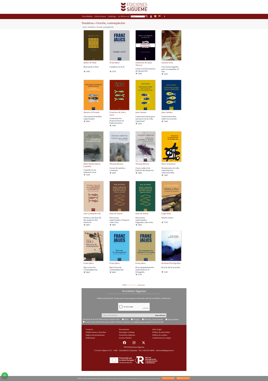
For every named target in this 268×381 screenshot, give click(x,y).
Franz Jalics (115, 62)
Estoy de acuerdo (169, 378)
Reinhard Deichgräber (171, 263)
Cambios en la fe (117, 66)
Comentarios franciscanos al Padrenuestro (117, 120)
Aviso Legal (156, 329)
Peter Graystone (168, 164)
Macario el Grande (91, 112)
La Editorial (123, 16)
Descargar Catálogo (127, 332)
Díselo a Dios (167, 217)
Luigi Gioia (166, 213)
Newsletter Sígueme (127, 335)
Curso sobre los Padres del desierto (144, 169)
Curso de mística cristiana (117, 169)
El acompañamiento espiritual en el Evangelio (144, 269)
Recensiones (124, 329)
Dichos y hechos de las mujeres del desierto (92, 220)
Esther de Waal (90, 62)
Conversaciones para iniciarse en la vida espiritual (145, 118)
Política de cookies (159, 335)
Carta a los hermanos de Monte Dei (145, 69)
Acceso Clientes (125, 338)
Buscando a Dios (91, 66)
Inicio (85, 27)
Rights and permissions (95, 335)
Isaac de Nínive (116, 213)
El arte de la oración (170, 267)
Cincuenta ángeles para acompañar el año (170, 69)
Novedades (87, 16)
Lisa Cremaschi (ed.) (92, 213)
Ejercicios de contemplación (91, 268)
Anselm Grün (167, 62)
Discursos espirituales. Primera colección (119, 220)
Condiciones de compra (161, 338)
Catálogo (112, 16)
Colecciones (100, 16)
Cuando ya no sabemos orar (90, 171)
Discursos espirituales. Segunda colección (144, 220)
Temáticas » (92, 27)
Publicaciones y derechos (96, 332)
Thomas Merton (116, 164)
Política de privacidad (161, 332)
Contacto (89, 329)
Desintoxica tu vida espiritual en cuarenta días (170, 170)
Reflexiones (90, 338)
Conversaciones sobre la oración (169, 117)
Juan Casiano (140, 112)
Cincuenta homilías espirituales (93, 117)
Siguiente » (141, 285)
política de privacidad (142, 322)
